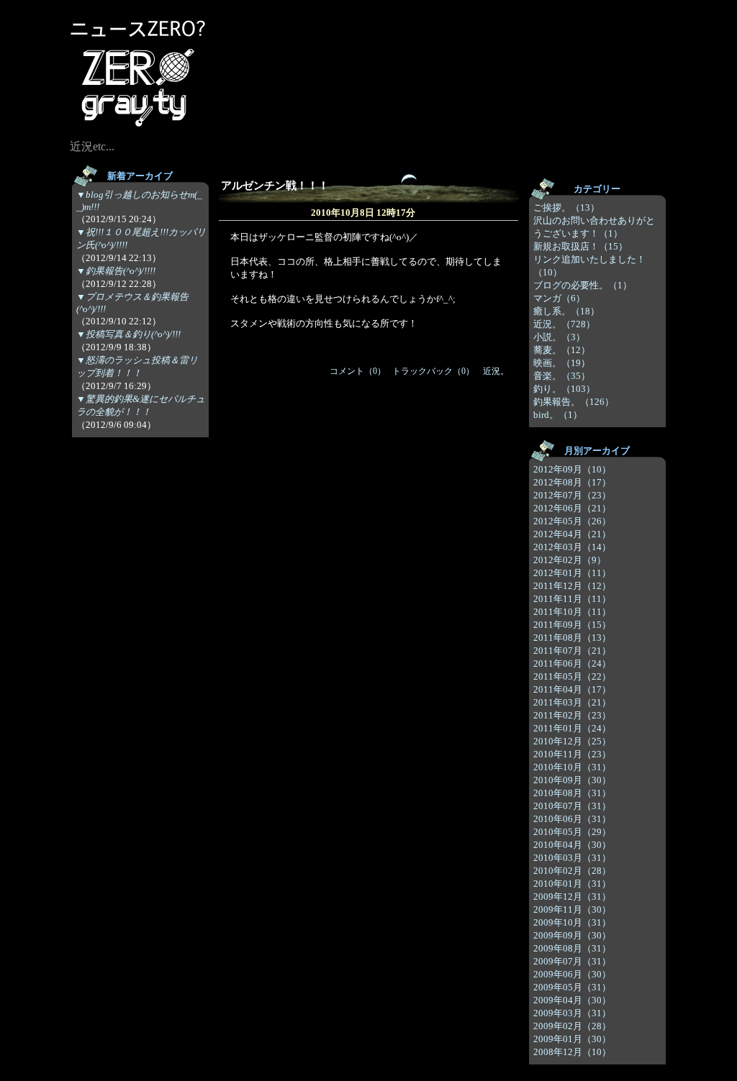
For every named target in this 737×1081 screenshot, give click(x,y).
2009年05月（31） (572, 987)
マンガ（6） (559, 298)
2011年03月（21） (572, 702)
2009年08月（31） (572, 948)
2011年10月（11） (572, 611)
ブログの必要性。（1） (582, 285)
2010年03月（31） (572, 857)
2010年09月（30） (572, 780)
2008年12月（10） (572, 1051)
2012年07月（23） (572, 495)
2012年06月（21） (572, 508)
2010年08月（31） (572, 793)
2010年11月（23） (572, 754)
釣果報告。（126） (573, 401)
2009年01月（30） (572, 1039)
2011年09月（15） (572, 624)
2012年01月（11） (572, 572)
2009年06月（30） (572, 974)
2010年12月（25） (572, 741)
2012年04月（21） (572, 534)
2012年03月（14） (572, 547)
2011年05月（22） (572, 676)
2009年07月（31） (572, 961)
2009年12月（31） (572, 896)
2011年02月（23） (572, 715)
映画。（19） (561, 362)
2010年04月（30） (572, 844)
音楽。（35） (561, 375)
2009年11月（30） (572, 909)
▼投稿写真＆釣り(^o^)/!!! (128, 334)
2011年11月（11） (572, 598)
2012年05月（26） (572, 521)
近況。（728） (564, 324)
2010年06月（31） (572, 818)
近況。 (496, 371)
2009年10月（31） (572, 922)
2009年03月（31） (572, 1013)
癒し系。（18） (566, 311)
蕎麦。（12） (561, 350)
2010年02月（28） (572, 870)
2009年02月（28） (572, 1026)
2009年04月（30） (572, 1000)
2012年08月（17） (572, 482)
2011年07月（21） (572, 650)
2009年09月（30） (572, 935)
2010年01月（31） (572, 883)
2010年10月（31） (572, 767)
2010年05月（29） (572, 831)
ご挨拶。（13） (566, 207)
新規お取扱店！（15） (580, 246)
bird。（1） (557, 414)
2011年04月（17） (572, 689)
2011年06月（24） (572, 663)
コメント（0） (358, 371)
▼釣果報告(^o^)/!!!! (115, 270)
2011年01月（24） (572, 728)
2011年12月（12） (572, 585)
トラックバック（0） (433, 371)
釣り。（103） (564, 388)
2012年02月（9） (569, 560)
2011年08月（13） (572, 637)
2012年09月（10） (572, 469)
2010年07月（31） (572, 806)
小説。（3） (559, 337)
